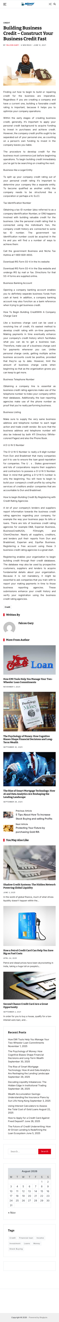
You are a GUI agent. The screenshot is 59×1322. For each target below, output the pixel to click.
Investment (15, 1243)
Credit (6, 23)
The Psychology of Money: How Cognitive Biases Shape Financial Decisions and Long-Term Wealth (28, 739)
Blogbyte (43, 1317)
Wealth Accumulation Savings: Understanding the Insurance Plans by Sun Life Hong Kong (28, 1097)
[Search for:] (22, 1152)
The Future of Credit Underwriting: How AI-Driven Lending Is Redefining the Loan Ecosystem (29, 1130)
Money (36, 1243)
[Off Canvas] (4, 4)
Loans (27, 1243)
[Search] (55, 4)
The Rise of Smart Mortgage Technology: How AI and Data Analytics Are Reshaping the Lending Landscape (29, 793)
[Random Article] (50, 4)
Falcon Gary (12, 45)
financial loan (26, 1238)
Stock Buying (16, 1249)
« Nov (12, 1212)
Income (40, 1238)
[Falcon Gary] (9, 628)
